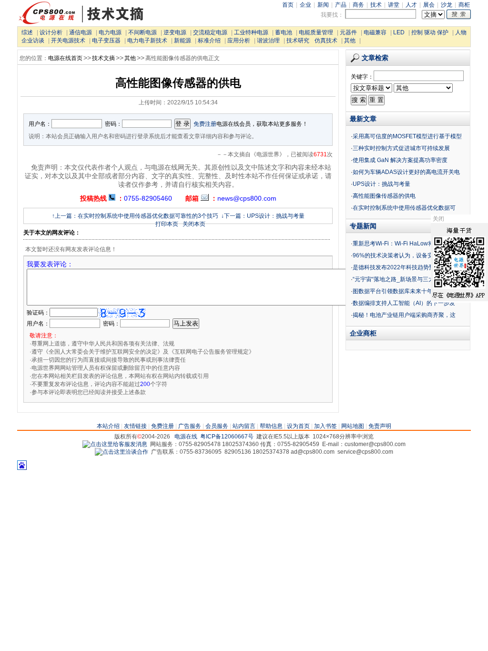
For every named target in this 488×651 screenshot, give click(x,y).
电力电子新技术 (147, 40)
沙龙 (446, 4)
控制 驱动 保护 (429, 32)
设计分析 (51, 32)
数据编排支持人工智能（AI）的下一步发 (404, 303)
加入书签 (325, 426)
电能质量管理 (316, 32)
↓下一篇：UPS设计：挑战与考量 (263, 216)
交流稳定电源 (210, 32)
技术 (376, 4)
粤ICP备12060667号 (227, 436)
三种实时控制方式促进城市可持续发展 (401, 148)
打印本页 (166, 224)
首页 (288, 4)
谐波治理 (268, 40)
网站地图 (352, 426)
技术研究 (297, 40)
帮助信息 (271, 426)
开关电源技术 (68, 40)
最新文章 (363, 118)
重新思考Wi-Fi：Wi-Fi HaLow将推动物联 (405, 243)
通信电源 (80, 32)
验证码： (38, 312)
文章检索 (375, 57)
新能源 (182, 40)
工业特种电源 (251, 32)
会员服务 (216, 426)
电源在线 (185, 436)
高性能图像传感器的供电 (384, 196)
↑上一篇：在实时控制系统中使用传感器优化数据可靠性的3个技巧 (135, 216)
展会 (429, 4)
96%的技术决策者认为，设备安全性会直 (404, 255)
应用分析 (238, 40)
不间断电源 (142, 32)
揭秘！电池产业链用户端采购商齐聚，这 (404, 315)
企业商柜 (363, 333)
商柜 (464, 4)
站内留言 (244, 426)
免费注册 (204, 124)
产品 (340, 4)
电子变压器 (106, 40)
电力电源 (110, 32)
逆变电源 (174, 32)
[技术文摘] (81, 23)
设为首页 (298, 426)
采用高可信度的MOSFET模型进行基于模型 (407, 136)
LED (399, 32)
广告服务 (189, 426)
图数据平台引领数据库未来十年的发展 (401, 291)
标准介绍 (209, 40)
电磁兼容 (375, 32)
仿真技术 (326, 40)
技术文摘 (103, 58)
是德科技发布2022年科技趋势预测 (396, 267)
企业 (305, 4)
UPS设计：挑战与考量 (381, 184)
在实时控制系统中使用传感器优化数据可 (404, 207)
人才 (411, 4)
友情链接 (135, 426)
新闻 (323, 4)
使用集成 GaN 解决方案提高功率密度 (400, 160)
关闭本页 (194, 224)
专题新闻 (363, 226)
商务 (358, 4)
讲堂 (393, 4)
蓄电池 (283, 32)
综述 (27, 32)
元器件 (348, 32)
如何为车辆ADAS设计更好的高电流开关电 (406, 172)
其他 (350, 40)
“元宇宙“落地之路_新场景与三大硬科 (399, 279)
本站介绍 (108, 426)
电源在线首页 (65, 58)
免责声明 (379, 426)
